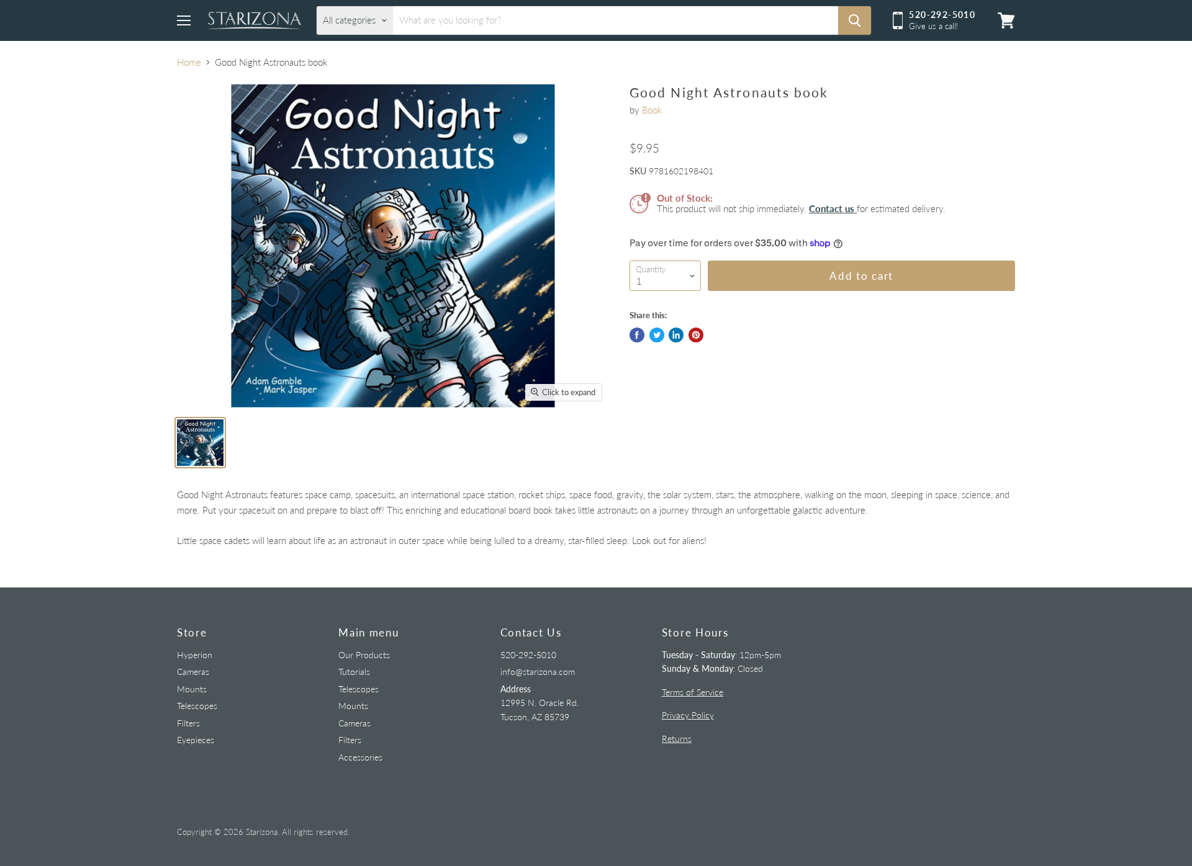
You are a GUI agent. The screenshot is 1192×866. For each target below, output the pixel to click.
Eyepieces (195, 739)
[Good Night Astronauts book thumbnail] (200, 442)
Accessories (360, 757)
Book (652, 109)
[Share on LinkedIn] (676, 335)
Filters (188, 723)
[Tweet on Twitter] (656, 335)
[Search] (854, 20)
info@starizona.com (537, 671)
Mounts (192, 689)
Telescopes (197, 705)
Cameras (193, 671)
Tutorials (354, 671)
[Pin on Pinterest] (696, 335)
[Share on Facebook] (637, 335)
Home (189, 62)
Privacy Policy (688, 715)
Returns (677, 738)
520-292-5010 (528, 655)
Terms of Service (692, 692)
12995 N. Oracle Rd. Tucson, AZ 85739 (539, 703)
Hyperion (194, 655)
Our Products (364, 655)
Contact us (833, 208)
